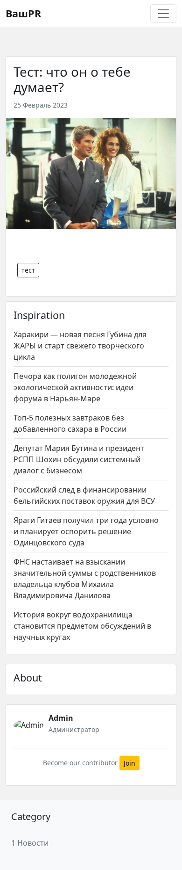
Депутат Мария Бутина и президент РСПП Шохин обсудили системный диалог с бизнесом (79, 459)
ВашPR (23, 13)
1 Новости (30, 843)
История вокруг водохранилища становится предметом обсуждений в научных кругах (82, 625)
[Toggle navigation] (163, 13)
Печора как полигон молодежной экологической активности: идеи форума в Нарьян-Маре (75, 387)
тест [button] (28, 270)
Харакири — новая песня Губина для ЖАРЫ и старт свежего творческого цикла (80, 345)
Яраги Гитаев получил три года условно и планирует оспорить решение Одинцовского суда (86, 531)
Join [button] (129, 763)
